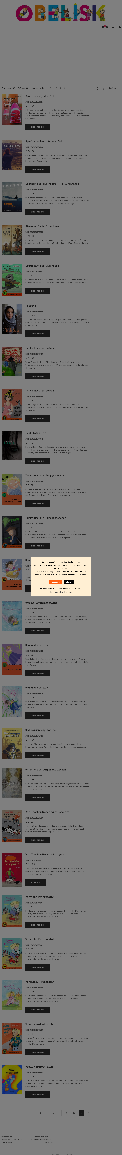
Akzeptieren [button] (55, 582)
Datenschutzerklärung (61, 592)
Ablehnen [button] (68, 582)
